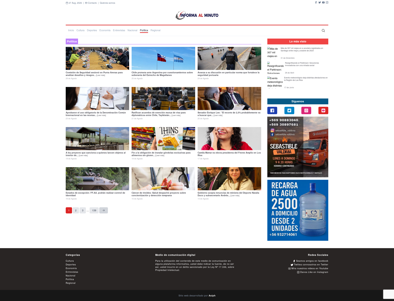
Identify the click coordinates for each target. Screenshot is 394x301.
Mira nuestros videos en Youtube (309, 268)
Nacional (132, 30)
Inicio (71, 30)
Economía (105, 30)
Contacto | (93, 2)
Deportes (92, 30)
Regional (156, 30)
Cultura (80, 30)
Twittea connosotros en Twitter (310, 264)
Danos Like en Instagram (314, 271)
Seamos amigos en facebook (311, 260)
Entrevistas (119, 30)
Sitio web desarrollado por (197, 295)
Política (144, 30)
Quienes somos (107, 2)
